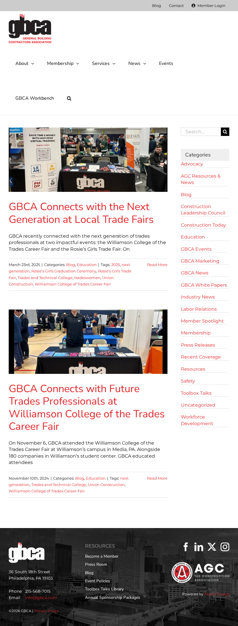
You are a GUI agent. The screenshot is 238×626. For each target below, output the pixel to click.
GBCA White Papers (204, 285)
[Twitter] (212, 547)
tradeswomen (87, 277)
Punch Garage (216, 594)
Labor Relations (199, 309)
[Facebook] (185, 547)
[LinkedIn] (198, 547)
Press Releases (198, 345)
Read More (157, 264)
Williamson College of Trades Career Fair (73, 284)
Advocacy (192, 164)
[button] (69, 98)
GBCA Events (196, 249)
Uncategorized (198, 405)
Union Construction (106, 484)
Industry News (198, 297)
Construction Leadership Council (203, 210)
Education (87, 264)
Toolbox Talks (196, 393)
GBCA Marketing (200, 261)
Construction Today (203, 225)
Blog (70, 264)
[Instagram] (225, 547)
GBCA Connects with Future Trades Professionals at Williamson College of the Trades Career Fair (87, 408)
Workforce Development (197, 420)
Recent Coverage (201, 357)
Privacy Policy (46, 611)
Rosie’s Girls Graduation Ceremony (63, 271)
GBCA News (194, 273)
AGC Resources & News (201, 179)
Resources (193, 369)
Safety (188, 381)
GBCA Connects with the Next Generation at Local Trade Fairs (81, 213)
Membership (196, 333)
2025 (115, 264)
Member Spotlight (202, 321)
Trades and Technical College (45, 277)
